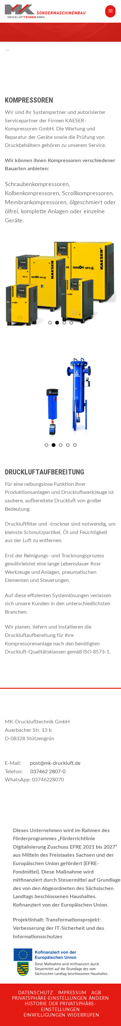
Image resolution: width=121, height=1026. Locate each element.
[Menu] (110, 11)
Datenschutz (35, 992)
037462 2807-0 (48, 771)
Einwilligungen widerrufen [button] (61, 1015)
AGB (96, 992)
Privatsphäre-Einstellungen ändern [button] (60, 998)
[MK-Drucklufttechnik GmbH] (45, 11)
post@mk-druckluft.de (55, 763)
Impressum (72, 992)
